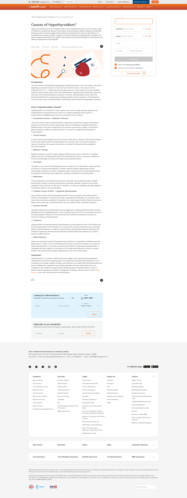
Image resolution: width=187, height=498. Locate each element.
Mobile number (64, 306)
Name (38, 306)
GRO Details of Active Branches (92, 425)
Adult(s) (124, 29)
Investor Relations (123, 2)
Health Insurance (69, 7)
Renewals (140, 7)
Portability (61, 399)
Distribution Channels (138, 393)
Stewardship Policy (88, 403)
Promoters (110, 383)
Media (109, 403)
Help (99, 2)
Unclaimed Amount (64, 390)
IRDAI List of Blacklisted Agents (142, 423)
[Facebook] (30, 367)
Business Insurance (39, 399)
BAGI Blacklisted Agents (139, 390)
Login (155, 2)
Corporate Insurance (113, 7)
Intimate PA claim (63, 393)
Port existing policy (133, 73)
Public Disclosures (112, 393)
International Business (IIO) (140, 408)
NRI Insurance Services (40, 396)
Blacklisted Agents (138, 387)
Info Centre (109, 2)
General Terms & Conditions (91, 393)
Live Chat (70, 2)
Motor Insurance (55, 7)
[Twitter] (43, 367)
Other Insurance (128, 7)
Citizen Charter (62, 383)
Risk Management (112, 390)
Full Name (39, 333)
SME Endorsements (64, 411)
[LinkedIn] (55, 367)
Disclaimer (85, 396)
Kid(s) (124, 36)
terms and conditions (133, 64)
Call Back (58, 2)
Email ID (61, 333)
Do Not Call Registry (88, 390)
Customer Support (63, 380)
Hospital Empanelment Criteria (141, 401)
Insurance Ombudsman (89, 399)
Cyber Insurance (38, 406)
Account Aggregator (138, 405)
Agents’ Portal (136, 380)
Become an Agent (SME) (139, 414)
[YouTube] (49, 367)
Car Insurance (37, 383)
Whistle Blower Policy (89, 433)
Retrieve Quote (62, 387)
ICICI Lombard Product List (90, 421)
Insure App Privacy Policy (90, 383)
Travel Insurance (84, 7)
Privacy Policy (86, 380)
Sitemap (134, 411)
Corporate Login (137, 383)
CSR (108, 387)
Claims (148, 7)
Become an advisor (140, 2)
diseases (52, 17)
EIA (59, 403)
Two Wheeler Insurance (40, 387)
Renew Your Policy (63, 396)
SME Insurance (98, 7)
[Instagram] (36, 367)
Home (33, 17)
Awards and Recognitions (115, 396)
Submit (94, 314)
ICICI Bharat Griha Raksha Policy (43, 409)
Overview (110, 380)
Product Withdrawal (88, 387)
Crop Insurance (37, 403)
